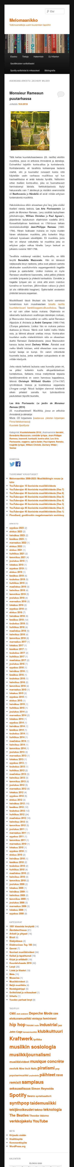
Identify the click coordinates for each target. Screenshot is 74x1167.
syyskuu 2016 (16, 667)
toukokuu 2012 (17, 810)
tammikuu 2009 (17, 898)
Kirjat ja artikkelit (18, 959)
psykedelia (34, 1075)
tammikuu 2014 (17, 748)
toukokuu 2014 (17, 733)
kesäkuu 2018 (16, 619)
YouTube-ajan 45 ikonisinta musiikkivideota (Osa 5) (36, 496)
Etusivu (13, 56)
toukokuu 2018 (17, 623)
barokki (59, 432)
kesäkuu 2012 (16, 807)
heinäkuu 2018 (17, 616)
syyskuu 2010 (16, 851)
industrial (48, 1024)
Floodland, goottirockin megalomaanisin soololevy (36, 515)
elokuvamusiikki (20, 1018)
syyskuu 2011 (16, 836)
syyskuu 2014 (16, 722)
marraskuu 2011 (17, 832)
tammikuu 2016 (17, 685)
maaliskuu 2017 (17, 660)
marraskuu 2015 (17, 689)
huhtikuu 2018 (16, 627)
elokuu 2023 (15, 531)
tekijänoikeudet (21, 1109)
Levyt (12, 966)
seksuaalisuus (20, 1088)
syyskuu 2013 (16, 762)
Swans (31, 1096)
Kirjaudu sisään (17, 1135)
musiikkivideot (19, 1062)
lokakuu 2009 (16, 888)
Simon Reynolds (42, 1088)
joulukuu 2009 (16, 884)
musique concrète (47, 1061)
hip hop (17, 1024)
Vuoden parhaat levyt (20, 999)
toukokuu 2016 (17, 678)
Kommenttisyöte (18, 1142)
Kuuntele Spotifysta (19, 425)
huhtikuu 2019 (16, 583)
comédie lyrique (39, 435)
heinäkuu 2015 (17, 704)
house (30, 1025)
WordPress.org (17, 1146)
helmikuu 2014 (17, 744)
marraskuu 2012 (17, 788)
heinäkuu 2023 (17, 535)
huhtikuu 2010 (16, 869)
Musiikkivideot (17, 981)
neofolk (13, 1068)
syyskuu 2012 (16, 796)
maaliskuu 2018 (17, 630)
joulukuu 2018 (16, 597)
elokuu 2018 (15, 612)
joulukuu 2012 (16, 785)
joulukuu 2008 (16, 902)
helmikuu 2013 (17, 777)
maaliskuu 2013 (17, 774)
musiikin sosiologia (32, 1046)
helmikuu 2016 (17, 682)
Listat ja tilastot (17, 970)
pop (57, 1068)
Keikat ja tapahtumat (20, 955)
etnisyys (37, 1018)
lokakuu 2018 (16, 605)
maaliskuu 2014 (17, 741)
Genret (13, 948)
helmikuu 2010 (17, 876)
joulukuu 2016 (16, 663)
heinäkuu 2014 (17, 726)
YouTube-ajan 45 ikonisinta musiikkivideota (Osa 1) (36, 511)
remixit (15, 1082)
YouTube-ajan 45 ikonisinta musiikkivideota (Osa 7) (36, 489)
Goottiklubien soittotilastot (22, 63)
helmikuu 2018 (17, 634)
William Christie (33, 444)
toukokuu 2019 (17, 579)
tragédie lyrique (17, 444)
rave (59, 1075)
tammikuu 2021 (17, 557)
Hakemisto (39, 56)
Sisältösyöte (16, 1139)
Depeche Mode (41, 1013)
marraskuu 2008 (17, 906)
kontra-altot (43, 438)
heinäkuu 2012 (17, 803)
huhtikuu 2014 (16, 737)
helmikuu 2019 (17, 590)
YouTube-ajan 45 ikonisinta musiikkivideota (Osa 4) (36, 500)
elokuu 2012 (15, 799)
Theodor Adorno (39, 1115)
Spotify (18, 1094)
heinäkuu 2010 (17, 858)
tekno (38, 1109)
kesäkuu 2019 (16, 575)
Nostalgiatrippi (17, 988)
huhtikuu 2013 (16, 770)
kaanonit (23, 438)
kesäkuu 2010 (16, 862)
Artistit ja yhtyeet (18, 933)
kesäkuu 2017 (16, 649)
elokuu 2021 (15, 550)
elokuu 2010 (15, 854)
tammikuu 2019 (17, 594)
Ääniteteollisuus (18, 930)
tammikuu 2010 (17, 880)
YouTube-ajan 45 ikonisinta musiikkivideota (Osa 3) (36, 504)
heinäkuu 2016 (17, 671)
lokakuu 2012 (16, 792)
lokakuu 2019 (16, 564)
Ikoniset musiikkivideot (21, 952)
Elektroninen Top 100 (20, 944)
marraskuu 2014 (17, 715)
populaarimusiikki (19, 1075)
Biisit (12, 937)
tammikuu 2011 (17, 840)
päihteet (47, 1074)
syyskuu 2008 (16, 913)
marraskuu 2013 (17, 755)
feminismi (49, 1018)
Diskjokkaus (15, 941)
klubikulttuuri (50, 1031)
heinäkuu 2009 (17, 891)
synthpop (19, 1103)
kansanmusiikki (30, 1032)
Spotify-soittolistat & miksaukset (25, 70)
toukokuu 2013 (17, 766)
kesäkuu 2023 (16, 539)
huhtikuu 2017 (16, 656)
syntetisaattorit (43, 1096)
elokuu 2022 (15, 546)
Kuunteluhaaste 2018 (30, 432)
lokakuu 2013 (16, 759)
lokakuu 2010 (16, 847)
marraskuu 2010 (17, 843)
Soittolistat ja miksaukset (22, 992)
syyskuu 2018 (16, 608)
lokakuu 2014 (16, 719)
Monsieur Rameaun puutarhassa (26, 95)
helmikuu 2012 (17, 821)
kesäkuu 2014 (16, 729)
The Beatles (19, 1115)
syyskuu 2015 (16, 696)
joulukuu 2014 (16, 711)
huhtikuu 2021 (16, 553)
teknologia (52, 1109)
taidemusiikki (43, 1103)
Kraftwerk (21, 1038)
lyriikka (37, 1039)
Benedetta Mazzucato (20, 435)
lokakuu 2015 (16, 693)
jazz (60, 1025)
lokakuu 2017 (16, 645)
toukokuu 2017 (17, 652)
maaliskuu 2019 (17, 586)
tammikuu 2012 (17, 825)
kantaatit (32, 438)
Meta (11, 974)
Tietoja (25, 56)
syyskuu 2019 (16, 568)
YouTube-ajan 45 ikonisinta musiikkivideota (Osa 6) (36, 493)
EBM (55, 1013)
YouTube (40, 1121)
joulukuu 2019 (16, 560)
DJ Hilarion (54, 56)
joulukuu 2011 (16, 829)
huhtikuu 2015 (16, 707)
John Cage (15, 1032)
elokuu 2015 (15, 700)
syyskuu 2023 (16, 527)
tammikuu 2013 (17, 781)
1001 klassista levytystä (21, 926)
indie (36, 1025)
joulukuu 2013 (16, 752)
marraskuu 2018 (17, 601)
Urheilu (13, 996)
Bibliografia (50, 70)
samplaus (33, 1081)
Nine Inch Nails (28, 1068)
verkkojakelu (20, 1121)
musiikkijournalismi (30, 1054)
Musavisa (14, 977)
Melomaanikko (23, 20)
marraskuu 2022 (17, 542)
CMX (12, 1013)
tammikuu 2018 (17, 638)
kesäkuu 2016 (16, 674)
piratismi (46, 1068)
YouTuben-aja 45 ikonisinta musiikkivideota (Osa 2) (36, 507)
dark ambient (22, 1013)
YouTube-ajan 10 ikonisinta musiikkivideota (32, 485)
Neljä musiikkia (17, 985)
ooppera (26, 441)
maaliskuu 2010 (17, 873)
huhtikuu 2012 (16, 814)
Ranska (60, 441)
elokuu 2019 (15, 572)
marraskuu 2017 (17, 641)
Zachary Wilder (49, 444)
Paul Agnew (49, 441)
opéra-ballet (36, 441)
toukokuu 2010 (17, 865)
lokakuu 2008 (16, 909)
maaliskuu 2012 (17, 818)
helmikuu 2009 (17, 895)
